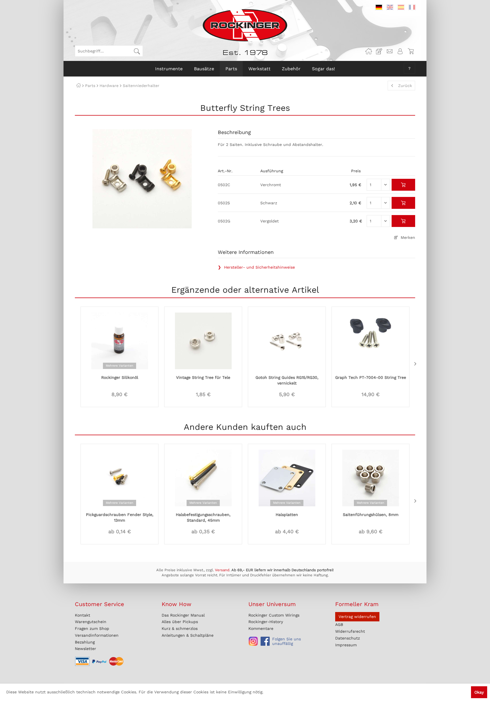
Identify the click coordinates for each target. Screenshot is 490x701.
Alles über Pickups (180, 621)
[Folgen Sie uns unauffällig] (253, 641)
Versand (222, 570)
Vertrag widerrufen (357, 616)
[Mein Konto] (400, 51)
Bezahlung (85, 642)
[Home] (78, 85)
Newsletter (85, 648)
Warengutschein (90, 621)
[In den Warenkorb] (403, 185)
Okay (479, 692)
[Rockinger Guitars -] (368, 51)
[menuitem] (109, 51)
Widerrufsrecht (350, 631)
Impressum (346, 645)
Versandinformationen (97, 635)
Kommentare (260, 628)
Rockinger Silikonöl (119, 377)
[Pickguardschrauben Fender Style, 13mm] (119, 477)
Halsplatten (287, 514)
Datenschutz (347, 638)
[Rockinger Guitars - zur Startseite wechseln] (244, 25)
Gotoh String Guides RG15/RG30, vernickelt (286, 380)
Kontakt (82, 615)
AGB (339, 624)
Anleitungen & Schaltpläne (188, 635)
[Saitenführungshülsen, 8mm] (370, 477)
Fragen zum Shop (92, 628)
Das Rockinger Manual (183, 615)
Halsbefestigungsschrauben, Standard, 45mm (203, 517)
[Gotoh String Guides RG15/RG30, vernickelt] (287, 340)
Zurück (405, 85)
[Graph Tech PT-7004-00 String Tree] (370, 340)
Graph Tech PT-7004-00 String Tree (370, 377)
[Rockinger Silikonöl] (119, 340)
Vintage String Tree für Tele (203, 377)
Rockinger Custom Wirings (273, 615)
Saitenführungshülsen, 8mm (370, 514)
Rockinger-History (265, 621)
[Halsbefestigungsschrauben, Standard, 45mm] (203, 477)
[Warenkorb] (410, 51)
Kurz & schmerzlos (180, 628)
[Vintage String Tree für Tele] (203, 340)
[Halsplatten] (287, 477)
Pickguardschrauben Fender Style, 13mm (119, 517)
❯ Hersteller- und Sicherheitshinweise (256, 267)
